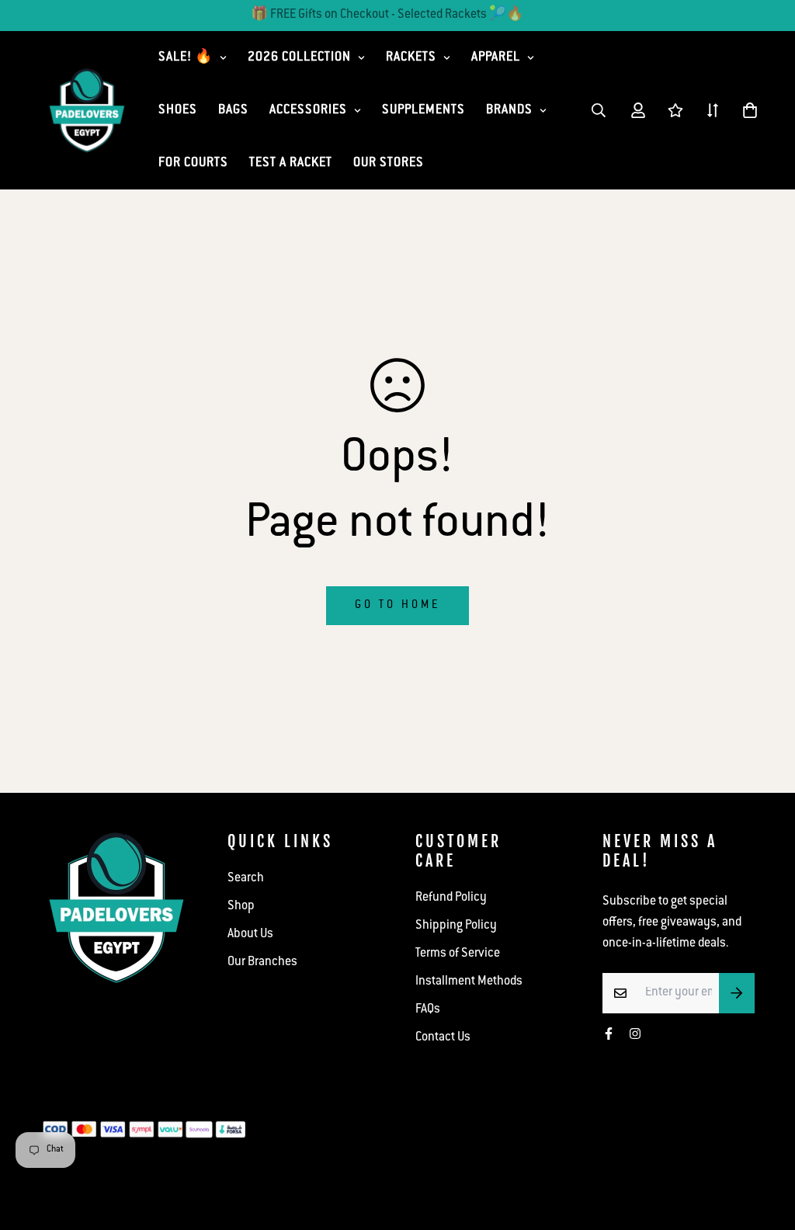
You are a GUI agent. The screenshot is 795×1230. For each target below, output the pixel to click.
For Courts (193, 163)
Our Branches (262, 962)
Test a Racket (290, 163)
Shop (241, 906)
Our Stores (388, 163)
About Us (250, 934)
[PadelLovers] (87, 110)
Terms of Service (457, 954)
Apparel (495, 58)
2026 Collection (299, 58)
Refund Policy (451, 898)
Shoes (177, 110)
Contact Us (442, 1038)
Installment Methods (468, 982)
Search (245, 878)
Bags (233, 110)
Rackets (411, 58)
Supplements (423, 110)
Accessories (308, 110)
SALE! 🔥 (185, 58)
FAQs (427, 1010)
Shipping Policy (456, 926)
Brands (509, 110)
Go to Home (397, 605)
